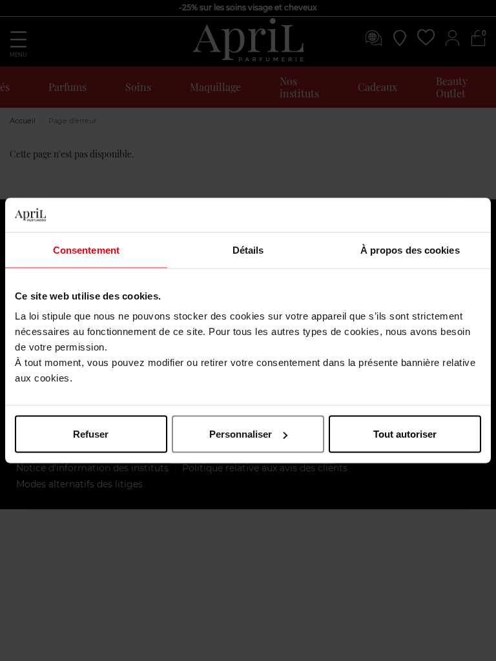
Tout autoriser (405, 434)
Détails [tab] (248, 249)
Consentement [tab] (86, 249)
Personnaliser (240, 434)
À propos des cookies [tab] (410, 249)
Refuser (90, 434)
